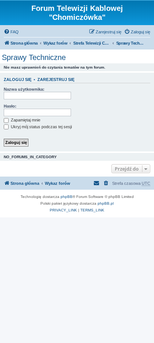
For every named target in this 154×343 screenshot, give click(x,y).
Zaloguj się (17, 79)
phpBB (67, 197)
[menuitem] (11, 31)
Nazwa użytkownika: (24, 89)
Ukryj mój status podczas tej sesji (41, 126)
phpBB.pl (106, 203)
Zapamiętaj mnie (25, 120)
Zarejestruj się (55, 79)
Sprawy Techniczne (34, 57)
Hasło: (10, 106)
